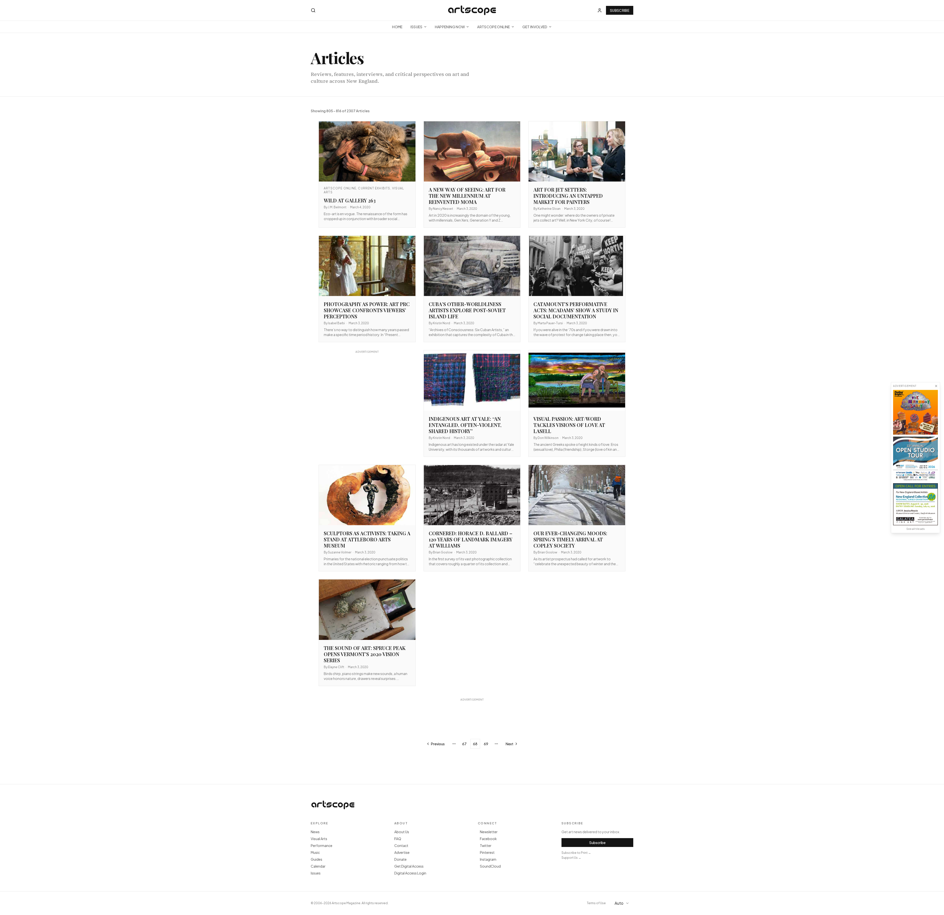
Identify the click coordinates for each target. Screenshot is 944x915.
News (315, 832)
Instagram (488, 859)
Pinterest (487, 852)
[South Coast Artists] (915, 458)
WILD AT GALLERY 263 (350, 200)
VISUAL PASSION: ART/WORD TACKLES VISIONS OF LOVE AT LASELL (569, 424)
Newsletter (489, 832)
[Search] (313, 10)
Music (315, 852)
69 (486, 744)
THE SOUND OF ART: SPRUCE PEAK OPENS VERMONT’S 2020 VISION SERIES (365, 654)
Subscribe (619, 10)
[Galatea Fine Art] (915, 504)
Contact (401, 845)
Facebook (488, 838)
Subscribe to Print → (576, 853)
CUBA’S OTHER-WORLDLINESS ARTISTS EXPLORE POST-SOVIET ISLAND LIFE (467, 310)
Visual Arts (319, 838)
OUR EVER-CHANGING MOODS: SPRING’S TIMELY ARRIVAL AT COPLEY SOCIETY (570, 539)
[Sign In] (599, 10)
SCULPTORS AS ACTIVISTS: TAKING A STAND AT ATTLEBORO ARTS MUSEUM (367, 539)
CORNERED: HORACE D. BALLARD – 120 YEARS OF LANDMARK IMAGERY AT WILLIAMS (470, 539)
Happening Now (450, 27)
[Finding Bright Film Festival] (915, 412)
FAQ (397, 838)
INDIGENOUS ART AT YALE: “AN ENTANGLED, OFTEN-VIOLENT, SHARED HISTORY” (465, 424)
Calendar (318, 866)
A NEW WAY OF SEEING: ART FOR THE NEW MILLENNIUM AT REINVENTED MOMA (467, 195)
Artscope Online (493, 27)
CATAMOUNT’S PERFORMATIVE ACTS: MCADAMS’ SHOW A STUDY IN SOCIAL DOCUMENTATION (575, 310)
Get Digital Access (409, 866)
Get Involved (534, 27)
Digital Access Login (410, 873)
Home (397, 27)
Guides (316, 859)
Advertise (402, 852)
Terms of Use (596, 903)
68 (475, 744)
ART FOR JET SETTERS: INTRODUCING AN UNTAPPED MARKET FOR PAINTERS (568, 195)
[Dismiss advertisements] (936, 386)
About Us (401, 832)
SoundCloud (490, 866)
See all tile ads (915, 528)
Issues (417, 27)
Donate (400, 859)
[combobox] (622, 903)
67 (464, 744)
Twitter (485, 845)
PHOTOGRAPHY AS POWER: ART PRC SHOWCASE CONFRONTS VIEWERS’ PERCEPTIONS (367, 310)
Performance (321, 845)
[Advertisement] (367, 401)
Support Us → (571, 857)
